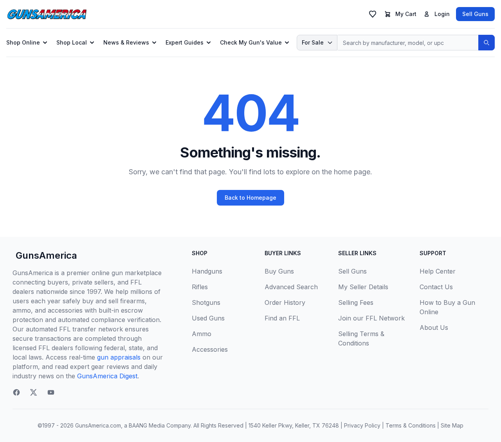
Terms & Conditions (411, 425)
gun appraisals (119, 357)
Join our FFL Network (371, 318)
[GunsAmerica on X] (34, 392)
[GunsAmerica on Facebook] (16, 392)
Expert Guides (185, 42)
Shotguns (206, 302)
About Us (434, 327)
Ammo (201, 334)
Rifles (200, 287)
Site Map (452, 425)
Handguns (207, 271)
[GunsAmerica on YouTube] (51, 392)
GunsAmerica (46, 255)
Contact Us (436, 287)
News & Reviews (126, 42)
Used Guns (208, 318)
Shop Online (23, 42)
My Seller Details (363, 287)
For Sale (313, 42)
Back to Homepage (250, 197)
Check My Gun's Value (251, 42)
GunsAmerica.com (98, 425)
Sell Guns (475, 14)
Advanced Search (291, 287)
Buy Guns (279, 271)
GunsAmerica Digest (107, 376)
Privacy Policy (362, 425)
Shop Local (71, 42)
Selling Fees (355, 302)
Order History (285, 302)
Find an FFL (282, 318)
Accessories (210, 349)
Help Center (438, 271)
